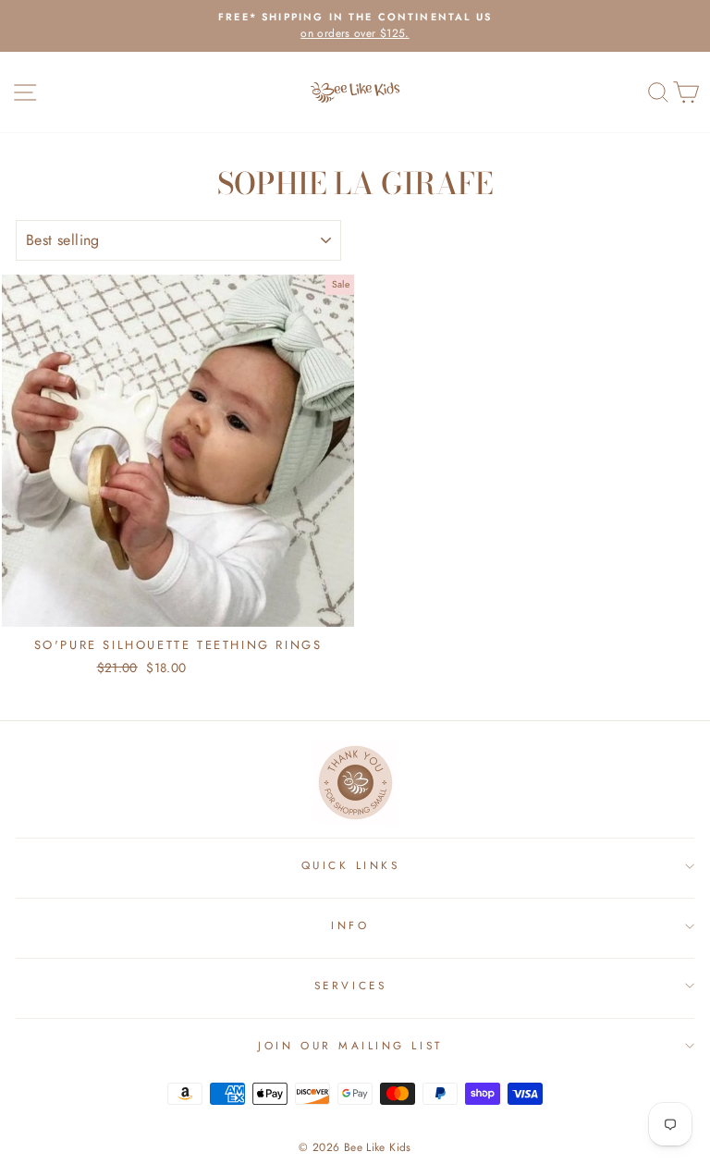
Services (350, 985)
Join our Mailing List (350, 1045)
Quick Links (350, 865)
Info (350, 925)
